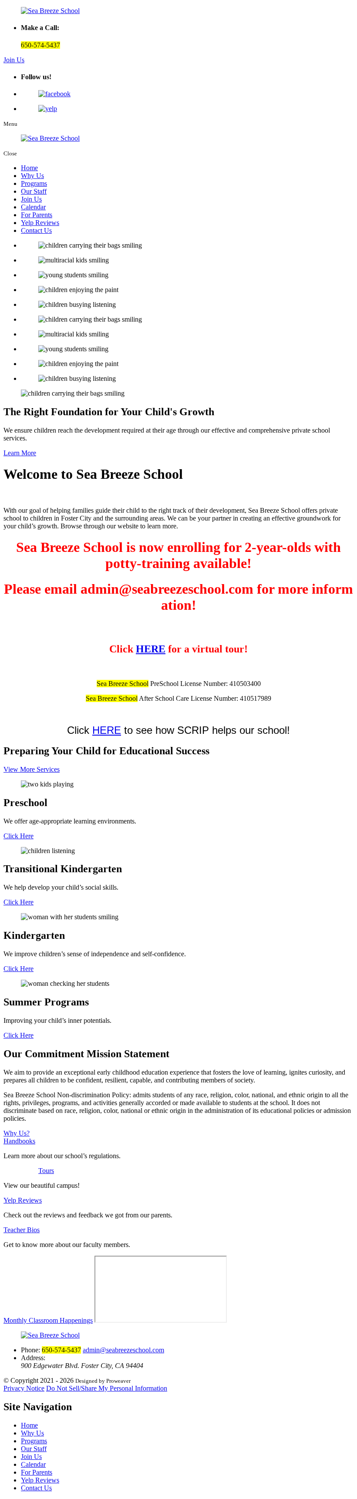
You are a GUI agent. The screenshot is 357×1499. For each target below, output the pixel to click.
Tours (46, 1170)
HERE (150, 649)
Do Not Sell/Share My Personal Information (106, 1388)
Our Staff (34, 191)
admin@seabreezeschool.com (123, 1350)
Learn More (19, 453)
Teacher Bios (21, 1229)
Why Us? (16, 1133)
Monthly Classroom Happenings (48, 1320)
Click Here (18, 836)
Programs (34, 183)
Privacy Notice (23, 1388)
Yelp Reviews (40, 222)
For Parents (36, 214)
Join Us (13, 60)
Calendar (33, 207)
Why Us (32, 175)
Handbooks (19, 1141)
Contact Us (36, 230)
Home (29, 167)
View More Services (31, 769)
